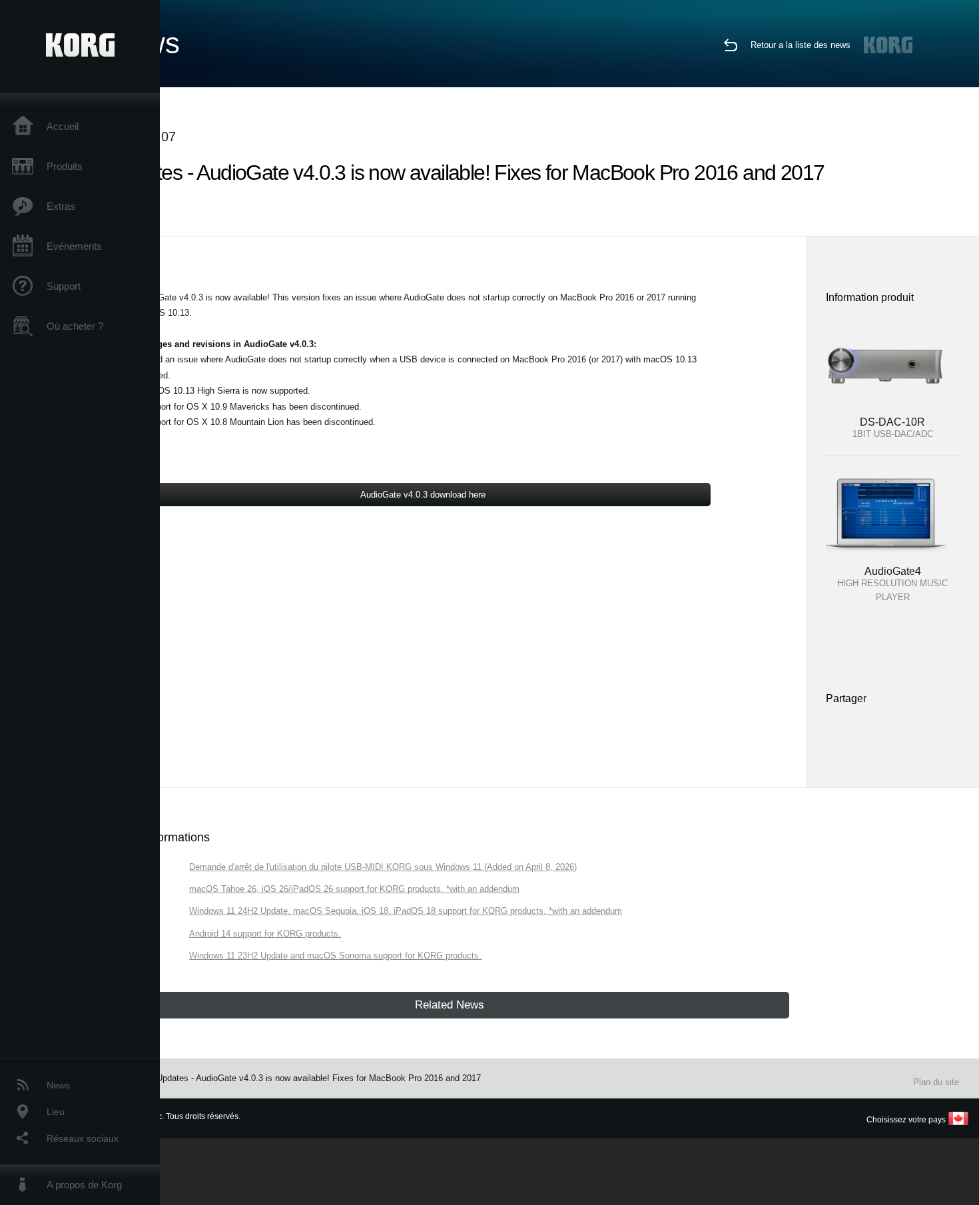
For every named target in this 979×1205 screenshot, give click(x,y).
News (58, 1085)
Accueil (63, 126)
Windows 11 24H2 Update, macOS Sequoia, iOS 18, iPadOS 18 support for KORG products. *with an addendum (405, 911)
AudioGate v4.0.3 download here (423, 495)
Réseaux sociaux (83, 1138)
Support (64, 286)
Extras (61, 206)
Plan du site (936, 1082)
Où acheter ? (75, 326)
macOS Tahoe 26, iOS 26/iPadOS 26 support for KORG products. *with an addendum (354, 889)
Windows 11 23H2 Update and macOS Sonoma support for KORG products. (335, 956)
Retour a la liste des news (800, 45)
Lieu (56, 1111)
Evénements (74, 246)
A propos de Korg (84, 1184)
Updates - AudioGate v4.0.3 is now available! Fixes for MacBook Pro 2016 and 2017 (319, 1078)
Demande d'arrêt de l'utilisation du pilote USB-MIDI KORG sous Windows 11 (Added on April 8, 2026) (383, 867)
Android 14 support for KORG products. (265, 934)
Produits (65, 166)
